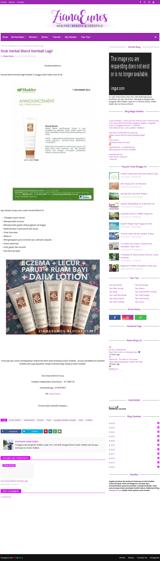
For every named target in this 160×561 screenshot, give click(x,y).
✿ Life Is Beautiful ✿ (117, 349)
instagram (154, 557)
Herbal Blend (29, 420)
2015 (134, 462)
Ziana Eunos (8, 56)
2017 (134, 454)
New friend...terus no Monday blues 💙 (124, 352)
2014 (134, 467)
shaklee (11, 45)
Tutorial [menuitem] (56, 37)
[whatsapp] (144, 2)
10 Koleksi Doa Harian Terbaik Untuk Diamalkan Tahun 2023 (136, 245)
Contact (20, 2)
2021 (134, 436)
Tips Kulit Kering (142, 298)
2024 (134, 423)
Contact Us (142, 557)
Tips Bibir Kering (116, 288)
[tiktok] (153, 317)
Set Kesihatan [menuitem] (17, 37)
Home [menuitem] (5, 37)
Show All (113, 159)
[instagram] (149, 2)
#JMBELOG (113, 369)
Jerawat (40, 420)
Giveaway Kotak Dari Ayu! (119, 142)
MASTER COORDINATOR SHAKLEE (123, 133)
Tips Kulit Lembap (116, 301)
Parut (49, 420)
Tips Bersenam (115, 285)
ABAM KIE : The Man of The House (123, 359)
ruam (81, 420)
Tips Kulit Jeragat (142, 295)
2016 (134, 458)
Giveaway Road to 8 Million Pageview (136, 213)
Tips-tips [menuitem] (85, 37)
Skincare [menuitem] (33, 37)
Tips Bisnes (140, 288)
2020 (134, 441)
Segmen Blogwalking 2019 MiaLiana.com (137, 203)
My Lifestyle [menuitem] (70, 37)
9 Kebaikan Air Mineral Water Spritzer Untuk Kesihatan (139, 256)
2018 (134, 449)
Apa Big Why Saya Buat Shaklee (133, 193)
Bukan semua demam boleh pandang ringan (127, 135)
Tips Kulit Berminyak (117, 295)
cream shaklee (15, 420)
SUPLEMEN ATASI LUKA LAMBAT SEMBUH (126, 128)
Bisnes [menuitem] (45, 37)
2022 (134, 432)
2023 (134, 427)
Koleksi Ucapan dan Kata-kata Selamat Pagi (139, 173)
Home (3, 2)
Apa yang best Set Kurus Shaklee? (122, 149)
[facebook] (140, 2)
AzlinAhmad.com (115, 154)
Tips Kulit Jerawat (116, 298)
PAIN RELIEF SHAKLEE (118, 157)
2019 (134, 445)
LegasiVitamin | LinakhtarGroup (122, 147)
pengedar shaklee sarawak (65, 420)
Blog (21, 557)
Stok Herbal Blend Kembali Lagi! (14, 481)
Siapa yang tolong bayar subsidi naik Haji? (126, 361)
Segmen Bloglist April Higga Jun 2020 (136, 223)
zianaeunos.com (115, 490)
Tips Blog (113, 291)
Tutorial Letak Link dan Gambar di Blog (137, 233)
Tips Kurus (139, 301)
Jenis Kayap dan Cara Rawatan (133, 183)
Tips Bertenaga (141, 285)
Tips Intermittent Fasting (145, 291)
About (11, 2)
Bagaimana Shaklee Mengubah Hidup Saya (138, 265)
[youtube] (153, 2)
